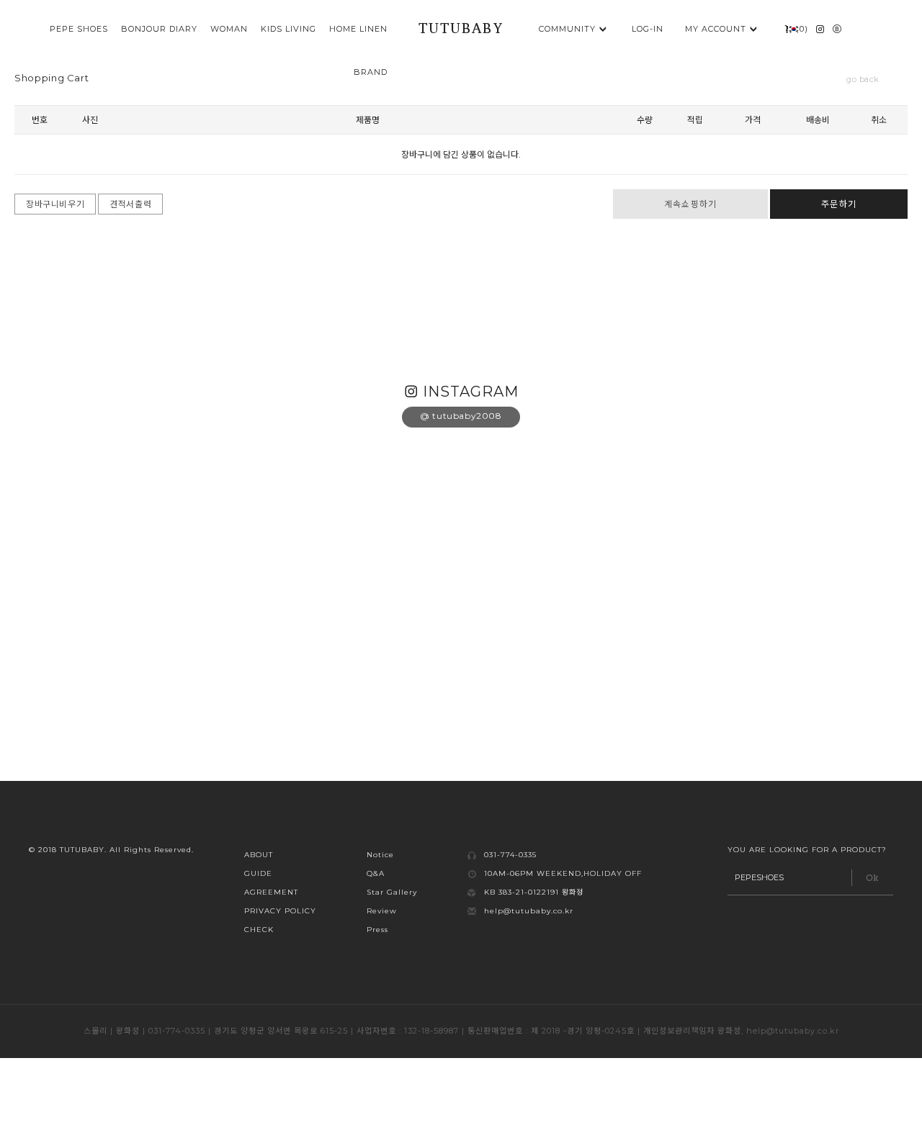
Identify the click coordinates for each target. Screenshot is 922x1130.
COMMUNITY (567, 29)
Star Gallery (392, 892)
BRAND (371, 72)
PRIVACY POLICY (280, 911)
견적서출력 (130, 204)
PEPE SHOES (79, 29)
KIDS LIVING (288, 29)
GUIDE (258, 873)
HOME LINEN (358, 29)
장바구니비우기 (55, 204)
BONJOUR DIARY (159, 29)
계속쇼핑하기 (690, 204)
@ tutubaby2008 (460, 415)
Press (377, 929)
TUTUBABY (461, 30)
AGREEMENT (271, 892)
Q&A (376, 873)
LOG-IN (647, 29)
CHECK (259, 929)
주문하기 (838, 204)
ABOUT (258, 854)
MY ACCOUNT (715, 29)
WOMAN (229, 29)
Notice (380, 854)
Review (382, 911)
